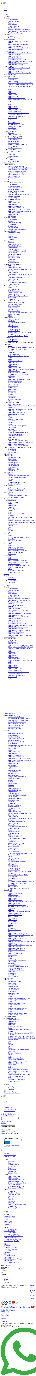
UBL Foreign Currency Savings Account (20, 61)
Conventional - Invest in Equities (17, 495)
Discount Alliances (13, 1201)
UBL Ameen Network (14, 134)
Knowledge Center (13, 156)
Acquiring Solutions (14, 364)
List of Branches (13, 341)
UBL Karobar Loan (14, 203)
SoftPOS (10, 422)
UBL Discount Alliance (15, 109)
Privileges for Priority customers (17, 322)
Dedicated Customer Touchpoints (18, 169)
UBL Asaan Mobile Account (16, 414)
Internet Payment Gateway (16, 419)
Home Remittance (13, 502)
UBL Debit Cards (13, 108)
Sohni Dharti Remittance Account (18, 44)
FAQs (10, 401)
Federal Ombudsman (14, 572)
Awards (10, 236)
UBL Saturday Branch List (16, 1179)
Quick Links (11, 154)
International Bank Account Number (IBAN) (21, 369)
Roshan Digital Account (15, 509)
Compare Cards (12, 118)
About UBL (8, 1159)
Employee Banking (13, 289)
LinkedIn (28, 1307)
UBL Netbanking (13, 366)
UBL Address (12, 93)
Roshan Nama (12, 554)
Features (10, 394)
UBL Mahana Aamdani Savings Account (20, 53)
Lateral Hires (12, 579)
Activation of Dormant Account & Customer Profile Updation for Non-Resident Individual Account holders (21, 522)
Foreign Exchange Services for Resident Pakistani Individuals (20, 195)
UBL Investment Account (15, 64)
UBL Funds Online (13, 469)
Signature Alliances (13, 324)
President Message (13, 1164)
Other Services (12, 271)
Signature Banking (13, 319)
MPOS (10, 424)
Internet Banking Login (7, 1116)
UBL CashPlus (12, 94)
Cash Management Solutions (16, 277)
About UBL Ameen (14, 123)
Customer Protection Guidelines (17, 282)
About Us (11, 133)
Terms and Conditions (14, 178)
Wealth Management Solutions (17, 171)
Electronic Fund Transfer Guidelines (18, 113)
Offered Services (13, 326)
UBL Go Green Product (15, 367)
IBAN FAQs (12, 450)
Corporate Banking (13, 139)
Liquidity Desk (12, 309)
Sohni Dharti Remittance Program (18, 550)
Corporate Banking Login (8, 1126)
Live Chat (11, 1199)
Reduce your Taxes (13, 465)
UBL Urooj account (14, 43)
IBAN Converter (13, 452)
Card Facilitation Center (15, 111)
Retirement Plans (13, 460)
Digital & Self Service (14, 126)
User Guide (11, 397)
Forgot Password (6, 1121)
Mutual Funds (8, 978)
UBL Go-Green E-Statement (16, 444)
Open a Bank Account (14, 404)
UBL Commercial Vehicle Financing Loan (20, 211)
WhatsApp (12, 1310)
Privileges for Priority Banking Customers (20, 168)
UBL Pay (11, 377)
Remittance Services (14, 564)
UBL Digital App (13, 362)
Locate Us (7, 1174)
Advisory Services (13, 464)
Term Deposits (12, 24)
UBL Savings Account (14, 56)
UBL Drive (11, 91)
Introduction (11, 321)
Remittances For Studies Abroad (17, 349)
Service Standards (13, 354)
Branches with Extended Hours (17, 1183)
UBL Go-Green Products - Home (18, 440)
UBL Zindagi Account (14, 54)
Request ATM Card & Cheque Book (18, 537)
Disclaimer (11, 1196)
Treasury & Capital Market (16, 191)
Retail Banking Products (15, 138)
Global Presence (13, 559)
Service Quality (12, 198)
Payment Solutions (13, 294)
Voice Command (13, 386)
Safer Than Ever (13, 384)
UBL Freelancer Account (15, 49)
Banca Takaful (12, 146)
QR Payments (12, 427)
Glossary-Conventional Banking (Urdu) (19, 86)
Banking (6, 730)
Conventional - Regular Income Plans (19, 475)
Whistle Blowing (13, 1203)
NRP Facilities (12, 505)
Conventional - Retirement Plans (17, 489)
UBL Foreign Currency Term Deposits (19, 73)
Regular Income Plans (14, 457)
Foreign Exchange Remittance (17, 229)
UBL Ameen (8, 678)
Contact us (11, 239)
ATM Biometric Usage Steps (16, 116)
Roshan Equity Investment (16, 549)
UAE (9, 527)
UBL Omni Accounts (14, 267)
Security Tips (12, 396)
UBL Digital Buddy (14, 371)
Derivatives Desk (13, 307)
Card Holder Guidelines (15, 114)
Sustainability (12, 1171)
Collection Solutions (14, 291)
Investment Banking (14, 186)
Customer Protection (10, 1109)
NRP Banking (12, 504)
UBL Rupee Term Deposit (16, 71)
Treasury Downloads (14, 314)
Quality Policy (12, 352)
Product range (12, 226)
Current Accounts (13, 19)
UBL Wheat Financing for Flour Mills (19, 209)
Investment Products (14, 331)
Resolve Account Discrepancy (17, 372)
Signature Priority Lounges (16, 173)
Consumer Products (14, 329)
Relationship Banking (14, 222)
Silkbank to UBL (6, 1130)
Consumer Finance (13, 143)
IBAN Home (12, 449)
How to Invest (12, 467)
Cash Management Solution (16, 436)
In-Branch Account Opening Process (19, 31)
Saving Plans (12, 459)
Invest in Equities (13, 462)
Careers (10, 577)
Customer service (13, 224)
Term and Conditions (14, 161)
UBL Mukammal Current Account (18, 41)
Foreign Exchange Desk (15, 304)
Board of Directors (13, 1166)
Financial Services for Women (17, 1204)
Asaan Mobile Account (15, 434)
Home (10, 89)
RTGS (10, 316)
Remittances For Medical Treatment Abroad (21, 347)
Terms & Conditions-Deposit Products (19, 29)
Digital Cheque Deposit (15, 381)
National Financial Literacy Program (18, 356)
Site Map (10, 1198)
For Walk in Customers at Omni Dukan (19, 269)
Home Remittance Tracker (15, 567)
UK (9, 532)
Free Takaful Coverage (15, 148)
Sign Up (3, 1123)
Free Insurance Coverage (15, 33)
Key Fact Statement (14, 28)
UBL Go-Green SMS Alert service (18, 445)
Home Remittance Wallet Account (18, 432)
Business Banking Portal (15, 382)
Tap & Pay (11, 429)
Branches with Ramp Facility (16, 1186)
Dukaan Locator (13, 281)
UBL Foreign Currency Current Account (20, 48)
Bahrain (10, 530)
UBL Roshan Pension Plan (16, 552)
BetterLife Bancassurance (15, 38)
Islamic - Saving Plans (14, 484)
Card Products (12, 79)
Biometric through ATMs (15, 1188)
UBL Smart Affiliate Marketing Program (20, 409)
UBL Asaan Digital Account (16, 412)
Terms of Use (5, 1315)
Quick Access (12, 128)
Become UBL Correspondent (16, 570)
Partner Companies (13, 279)
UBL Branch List (13, 1178)
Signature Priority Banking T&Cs (18, 336)
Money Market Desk (14, 306)
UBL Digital (8, 890)
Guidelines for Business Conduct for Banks (20, 83)
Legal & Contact (13, 129)
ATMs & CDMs (13, 81)
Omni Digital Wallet (14, 431)
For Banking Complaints (15, 1208)
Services (10, 221)
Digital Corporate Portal (15, 292)
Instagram (6, 1307)
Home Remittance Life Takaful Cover (19, 565)
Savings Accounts (13, 21)
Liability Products (13, 327)
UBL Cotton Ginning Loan (16, 207)
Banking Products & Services (16, 124)
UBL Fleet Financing (14, 212)
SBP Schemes (12, 216)
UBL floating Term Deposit (16, 69)
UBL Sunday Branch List (15, 1181)
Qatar (9, 529)
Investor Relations (9, 1111)
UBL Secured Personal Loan (16, 98)
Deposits (7, 585)
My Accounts (12, 391)
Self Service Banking (14, 151)
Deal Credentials (13, 227)
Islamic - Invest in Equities (16, 497)
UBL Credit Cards (13, 106)
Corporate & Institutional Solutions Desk (20, 312)
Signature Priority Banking (16, 166)
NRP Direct (11, 507)
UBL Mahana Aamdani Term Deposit (19, 68)
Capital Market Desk (14, 311)
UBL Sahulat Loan (13, 204)
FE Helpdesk (12, 1206)
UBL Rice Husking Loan (15, 206)
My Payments (12, 392)
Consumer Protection (14, 1194)
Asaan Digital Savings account (17, 59)
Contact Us (11, 159)
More (6, 1189)
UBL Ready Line (13, 96)
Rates (9, 1168)
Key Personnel (12, 237)
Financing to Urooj (13, 214)
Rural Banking (12, 193)
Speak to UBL (8, 1107)
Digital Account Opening (15, 361)
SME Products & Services (15, 183)
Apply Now (11, 539)
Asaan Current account (15, 46)
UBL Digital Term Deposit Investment (19, 379)
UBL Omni (11, 266)
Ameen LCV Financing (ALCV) (17, 144)
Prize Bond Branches (14, 1184)
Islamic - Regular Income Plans (17, 477)
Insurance (11, 23)
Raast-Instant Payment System (17, 426)
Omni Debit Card (13, 272)
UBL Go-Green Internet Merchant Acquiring (21, 442)
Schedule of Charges (14, 26)
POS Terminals (12, 421)
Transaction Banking (14, 141)
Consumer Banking (10, 637)
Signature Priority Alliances (16, 174)
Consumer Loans (13, 78)
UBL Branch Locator (14, 1176)
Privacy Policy (32, 1286)
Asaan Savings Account (15, 58)
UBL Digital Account (14, 411)
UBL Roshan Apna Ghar (15, 547)
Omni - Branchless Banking (16, 188)
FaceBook (15, 1307)
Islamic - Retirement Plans (15, 490)
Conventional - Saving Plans (16, 482)
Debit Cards (11, 437)
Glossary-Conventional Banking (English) (20, 84)
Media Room (12, 1169)
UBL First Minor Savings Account (18, 63)
